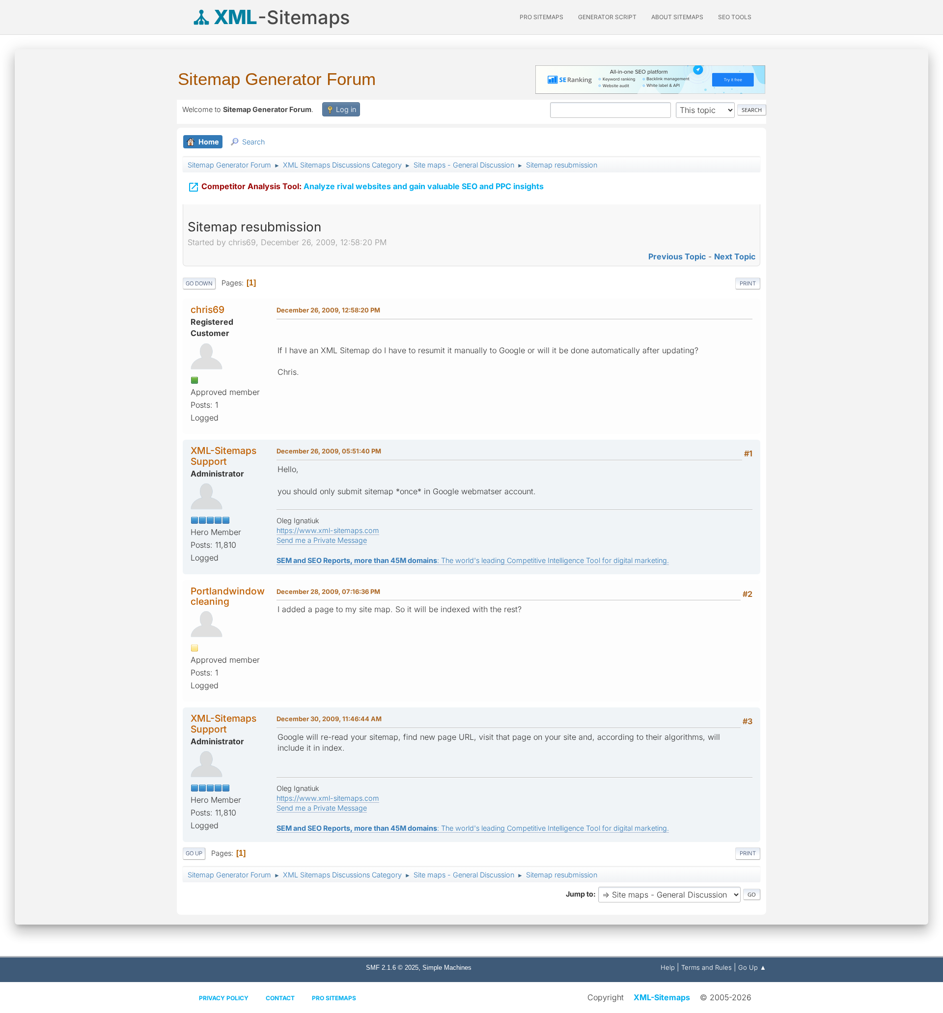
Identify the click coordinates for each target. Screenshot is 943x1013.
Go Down (199, 283)
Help (668, 967)
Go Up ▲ (752, 967)
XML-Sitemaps (662, 997)
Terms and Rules (706, 967)
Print (748, 283)
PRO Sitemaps (541, 17)
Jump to (579, 894)
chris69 (207, 309)
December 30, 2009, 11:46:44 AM (329, 719)
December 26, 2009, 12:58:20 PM (328, 310)
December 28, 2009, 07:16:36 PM (328, 591)
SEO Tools (734, 17)
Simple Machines (447, 967)
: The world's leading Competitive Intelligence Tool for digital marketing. (473, 560)
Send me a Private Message (322, 540)
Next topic (734, 256)
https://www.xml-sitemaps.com (328, 530)
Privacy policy (224, 998)
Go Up (194, 853)
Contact (280, 998)
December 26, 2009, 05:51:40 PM (329, 451)
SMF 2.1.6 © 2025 (392, 967)
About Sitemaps (677, 17)
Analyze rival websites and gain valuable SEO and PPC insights (366, 187)
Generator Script (607, 17)
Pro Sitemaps (334, 998)
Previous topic (677, 256)
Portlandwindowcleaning (228, 596)
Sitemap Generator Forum (277, 78)
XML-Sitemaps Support (223, 456)
